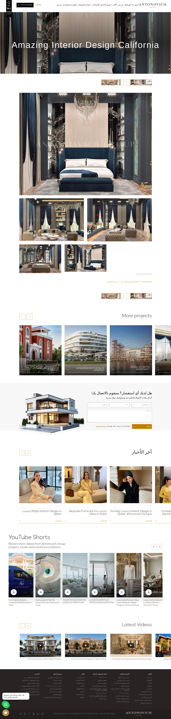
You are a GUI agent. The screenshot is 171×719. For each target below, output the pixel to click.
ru (40, 5)
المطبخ (82, 697)
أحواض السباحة (57, 683)
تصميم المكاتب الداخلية (122, 699)
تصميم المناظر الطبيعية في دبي (30, 689)
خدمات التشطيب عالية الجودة (30, 680)
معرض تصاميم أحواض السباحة (53, 697)
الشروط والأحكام (147, 697)
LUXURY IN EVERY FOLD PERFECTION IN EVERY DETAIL (102, 601)
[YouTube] (20, 714)
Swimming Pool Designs (54, 686)
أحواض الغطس (57, 694)
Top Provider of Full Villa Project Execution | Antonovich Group (47, 602)
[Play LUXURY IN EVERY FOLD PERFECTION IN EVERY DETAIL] (102, 575)
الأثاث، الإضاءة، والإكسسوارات (30, 686)
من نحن (149, 677)
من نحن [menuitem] (121, 5)
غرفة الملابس (80, 683)
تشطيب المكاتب (102, 683)
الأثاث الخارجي (80, 680)
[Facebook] (29, 714)
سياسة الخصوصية (101, 426)
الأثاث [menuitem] (114, 5)
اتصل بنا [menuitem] (135, 5)
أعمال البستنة (58, 680)
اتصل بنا (149, 689)
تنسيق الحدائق (57, 674)
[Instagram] (25, 714)
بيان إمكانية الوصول (146, 703)
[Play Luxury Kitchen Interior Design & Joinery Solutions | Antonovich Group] (155, 575)
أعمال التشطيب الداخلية (100, 674)
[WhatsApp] (5, 704)
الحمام (82, 692)
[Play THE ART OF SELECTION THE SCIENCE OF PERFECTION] (75, 575)
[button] (22, 317)
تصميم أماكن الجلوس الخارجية (98, 696)
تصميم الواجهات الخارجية (122, 683)
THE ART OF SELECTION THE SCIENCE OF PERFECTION (74, 601)
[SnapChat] (33, 714)
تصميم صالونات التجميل (122, 696)
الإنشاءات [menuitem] (95, 5)
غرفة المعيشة (80, 694)
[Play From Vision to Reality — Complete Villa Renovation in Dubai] (21, 575)
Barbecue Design (101, 693)
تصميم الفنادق (125, 686)
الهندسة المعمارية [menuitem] (69, 5)
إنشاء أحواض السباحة (55, 689)
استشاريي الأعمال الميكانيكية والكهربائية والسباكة (98, 689)
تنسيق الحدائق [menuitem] (105, 5)
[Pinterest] (42, 714)
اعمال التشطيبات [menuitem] (84, 5)
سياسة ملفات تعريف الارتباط (143, 700)
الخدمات (36, 674)
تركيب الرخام (103, 699)
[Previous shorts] (153, 546)
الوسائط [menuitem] (128, 5)
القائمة (150, 674)
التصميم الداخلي (124, 674)
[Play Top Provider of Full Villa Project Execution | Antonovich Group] (47, 575)
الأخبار (150, 683)
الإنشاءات (149, 680)
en (37, 5)
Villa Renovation (124, 693)
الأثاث (82, 674)
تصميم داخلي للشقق (123, 680)
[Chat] (5, 712)
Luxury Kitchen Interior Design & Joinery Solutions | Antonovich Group (155, 602)
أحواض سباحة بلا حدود (55, 692)
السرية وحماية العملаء (145, 694)
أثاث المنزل (80, 677)
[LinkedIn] (38, 714)
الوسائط (149, 686)
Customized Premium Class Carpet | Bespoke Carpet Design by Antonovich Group (127, 602)
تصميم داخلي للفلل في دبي (31, 677)
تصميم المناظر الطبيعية (55, 677)
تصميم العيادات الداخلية (122, 701)
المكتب (82, 686)
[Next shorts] (160, 546)
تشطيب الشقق (102, 680)
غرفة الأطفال (80, 689)
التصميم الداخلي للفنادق (32, 694)
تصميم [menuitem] (59, 5)
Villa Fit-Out (103, 677)
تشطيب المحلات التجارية (99, 686)
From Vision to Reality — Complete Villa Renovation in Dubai (20, 602)
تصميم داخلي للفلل (123, 677)
